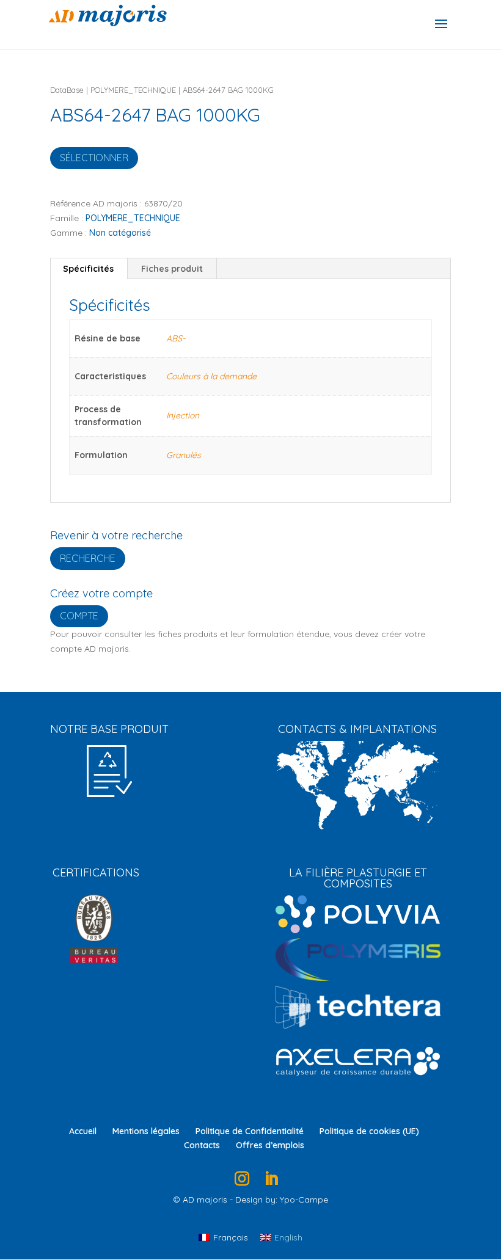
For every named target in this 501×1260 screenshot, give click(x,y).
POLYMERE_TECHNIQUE (133, 90)
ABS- (175, 338)
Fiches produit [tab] (172, 268)
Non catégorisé (120, 232)
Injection (182, 415)
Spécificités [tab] (88, 268)
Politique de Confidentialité (250, 1131)
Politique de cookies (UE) (369, 1131)
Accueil (83, 1131)
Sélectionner (94, 157)
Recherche (87, 558)
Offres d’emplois (270, 1145)
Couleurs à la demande (211, 376)
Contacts (202, 1145)
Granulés (183, 455)
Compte (79, 616)
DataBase (67, 90)
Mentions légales (146, 1131)
